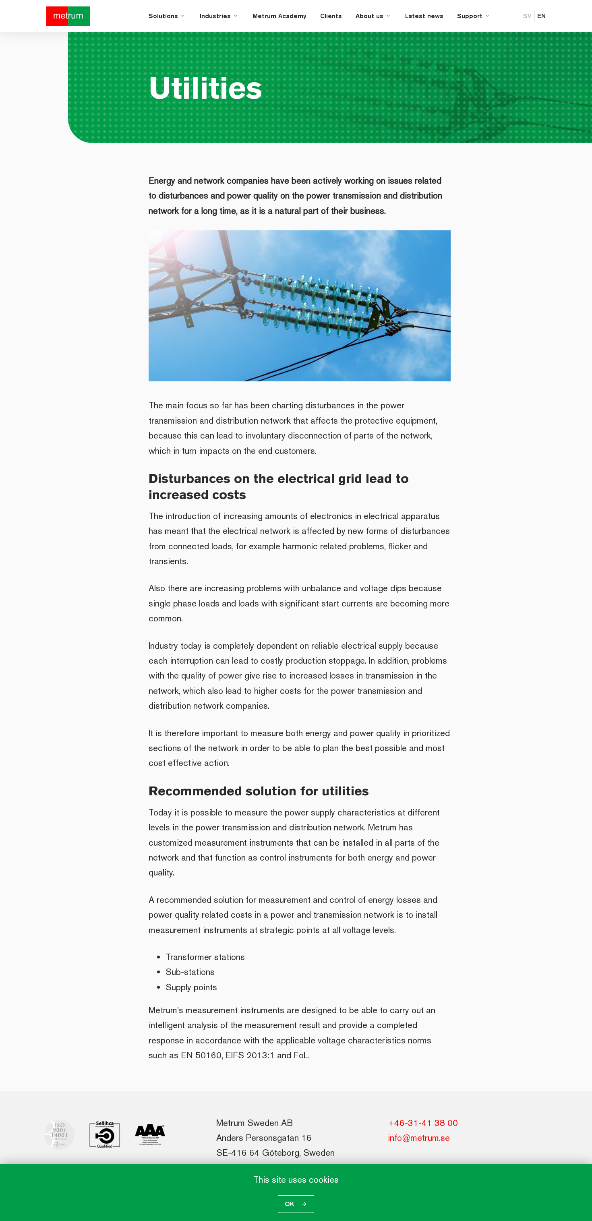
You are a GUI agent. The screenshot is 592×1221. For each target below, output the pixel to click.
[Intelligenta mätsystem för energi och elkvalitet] (68, 16)
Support (469, 16)
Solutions (163, 16)
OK (290, 1204)
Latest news (424, 16)
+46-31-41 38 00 (423, 1123)
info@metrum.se (419, 1137)
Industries (215, 16)
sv (527, 16)
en (541, 16)
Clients (331, 16)
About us (369, 16)
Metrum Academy (279, 16)
